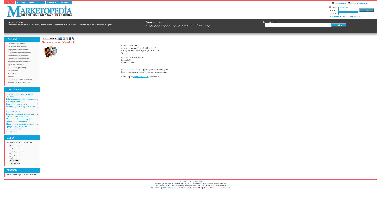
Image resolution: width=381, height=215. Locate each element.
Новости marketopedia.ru (19, 82)
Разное (11, 76)
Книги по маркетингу (17, 67)
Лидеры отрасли (13, 111)
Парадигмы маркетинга (18, 50)
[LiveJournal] (73, 39)
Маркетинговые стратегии (19, 53)
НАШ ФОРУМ (14, 89)
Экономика (13, 73)
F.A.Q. (41, 2)
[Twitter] (63, 39)
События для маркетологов (20, 79)
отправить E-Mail (141, 77)
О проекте (51, 2)
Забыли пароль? (356, 16)
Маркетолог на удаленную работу (20, 124)
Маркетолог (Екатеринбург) (18, 119)
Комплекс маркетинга (17, 47)
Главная (9, 2)
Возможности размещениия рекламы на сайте (168, 188)
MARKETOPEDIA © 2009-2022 (190, 182)
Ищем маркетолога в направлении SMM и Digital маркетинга (20, 115)
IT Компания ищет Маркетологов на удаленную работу (21, 100)
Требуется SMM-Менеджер (17, 121)
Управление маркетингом (19, 61)
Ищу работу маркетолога (16, 104)
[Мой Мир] (70, 39)
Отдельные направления (18, 58)
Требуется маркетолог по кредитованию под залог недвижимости (16, 128)
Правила (21, 2)
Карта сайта (226, 188)
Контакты (65, 2)
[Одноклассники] (66, 39)
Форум (32, 2)
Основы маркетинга (16, 44)
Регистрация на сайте (338, 16)
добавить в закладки (358, 3)
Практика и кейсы (16, 64)
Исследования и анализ (18, 55)
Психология (13, 70)
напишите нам (340, 3)
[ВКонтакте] (60, 39)
